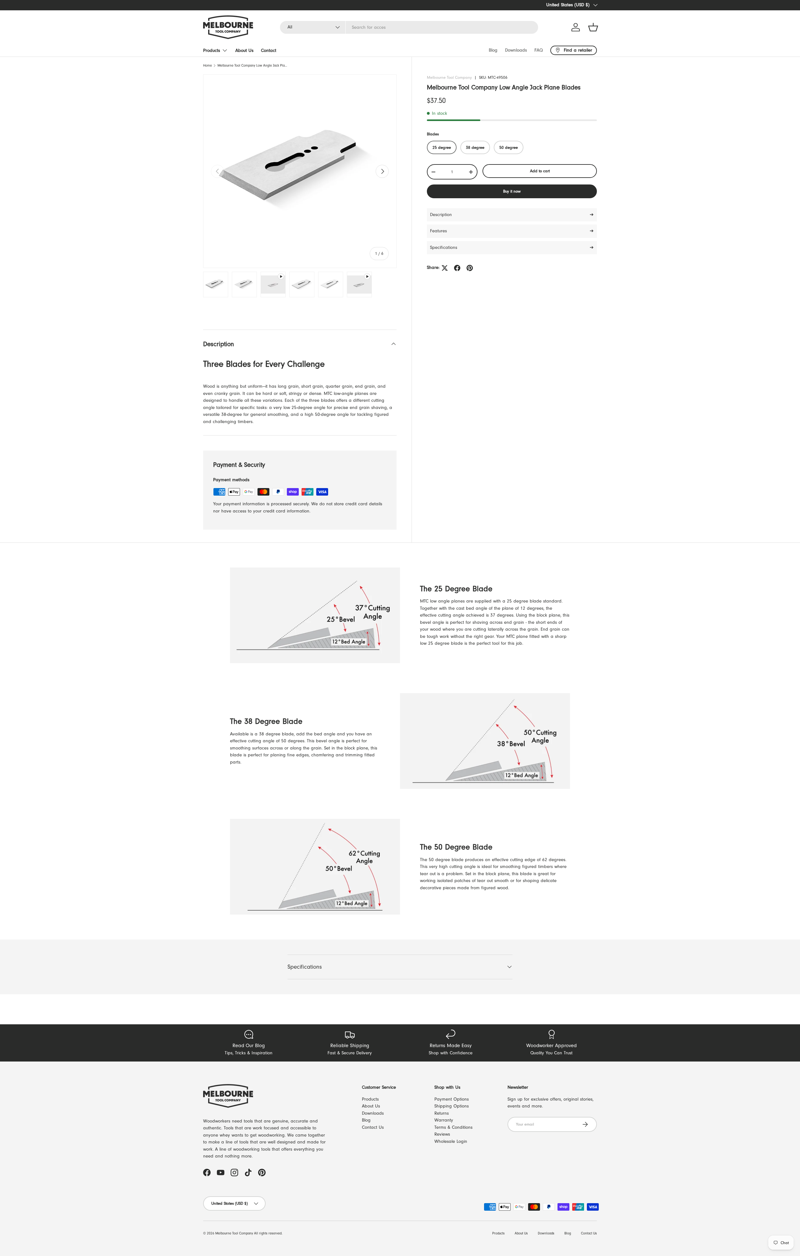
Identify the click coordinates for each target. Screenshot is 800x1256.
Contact (268, 50)
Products (211, 50)
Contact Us (373, 1127)
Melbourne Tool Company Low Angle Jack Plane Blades (253, 65)
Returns (441, 1113)
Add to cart (540, 171)
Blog (493, 50)
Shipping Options (451, 1106)
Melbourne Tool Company (449, 77)
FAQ (538, 50)
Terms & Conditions (453, 1127)
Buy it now (512, 191)
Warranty (443, 1120)
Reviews (442, 1134)
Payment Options (451, 1099)
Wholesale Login (450, 1141)
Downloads (516, 50)
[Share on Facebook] (457, 268)
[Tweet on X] (444, 268)
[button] (593, 27)
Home (207, 65)
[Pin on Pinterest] (469, 268)
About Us (244, 50)
